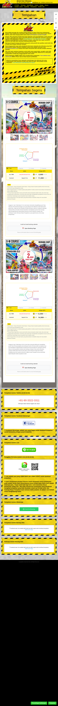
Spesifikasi (30, 5)
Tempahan (33, 6)
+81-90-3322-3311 (29, 400)
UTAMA (16, 5)
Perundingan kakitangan (39, 703)
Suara (36, 5)
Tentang (23, 5)
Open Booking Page (30, 228)
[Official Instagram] (56, 23)
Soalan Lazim (18, 6)
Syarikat (26, 6)
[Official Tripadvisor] (56, 27)
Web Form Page (29, 529)
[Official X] (56, 14)
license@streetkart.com (12, 48)
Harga (41, 5)
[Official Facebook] (56, 18)
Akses (46, 5)
